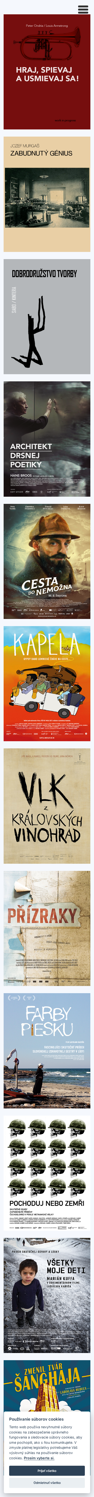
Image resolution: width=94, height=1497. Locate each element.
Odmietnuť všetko (47, 1483)
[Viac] (47, 71)
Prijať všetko (47, 1471)
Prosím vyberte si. (39, 1458)
